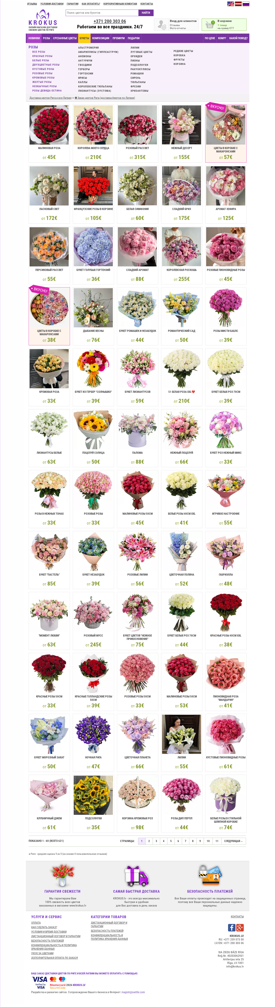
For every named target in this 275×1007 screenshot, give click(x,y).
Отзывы (32, 3)
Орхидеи (136, 56)
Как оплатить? (91, 3)
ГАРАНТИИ (72, 3)
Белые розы (40, 60)
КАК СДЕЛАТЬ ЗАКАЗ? (44, 927)
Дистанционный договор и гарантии (55, 936)
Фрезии (136, 86)
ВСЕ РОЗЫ (38, 51)
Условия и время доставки (49, 932)
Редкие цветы (183, 50)
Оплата (36, 923)
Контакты (146, 3)
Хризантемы (140, 90)
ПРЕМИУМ (119, 38)
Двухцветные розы (46, 64)
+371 (110, 21)
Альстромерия (88, 47)
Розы (46, 38)
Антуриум (85, 60)
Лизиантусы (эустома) (94, 90)
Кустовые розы (43, 68)
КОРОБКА (179, 55)
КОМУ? (222, 38)
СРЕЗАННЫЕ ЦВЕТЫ (65, 38)
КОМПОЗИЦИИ (100, 38)
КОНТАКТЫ (237, 916)
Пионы (135, 60)
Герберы (84, 69)
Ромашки (137, 73)
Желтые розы (42, 81)
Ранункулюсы (141, 69)
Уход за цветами (42, 953)
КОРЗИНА (180, 63)
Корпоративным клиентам (120, 3)
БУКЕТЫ (84, 38)
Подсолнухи (139, 64)
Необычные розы (44, 86)
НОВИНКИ (34, 38)
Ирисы (82, 77)
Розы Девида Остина (47, 90)
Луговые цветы (141, 51)
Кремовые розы (43, 77)
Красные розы (42, 56)
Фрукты (179, 59)
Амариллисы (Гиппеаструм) (98, 51)
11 (217, 841)
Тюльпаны (138, 82)
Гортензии (85, 73)
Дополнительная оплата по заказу (54, 958)
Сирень (136, 77)
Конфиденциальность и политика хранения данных (54, 947)
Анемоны (84, 56)
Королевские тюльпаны (95, 86)
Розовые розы (42, 73)
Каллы (83, 82)
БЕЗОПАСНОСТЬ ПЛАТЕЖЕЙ (47, 941)
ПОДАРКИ (134, 38)
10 (208, 841)
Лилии (135, 47)
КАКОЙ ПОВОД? (238, 38)
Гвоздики (85, 64)
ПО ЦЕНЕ (210, 38)
